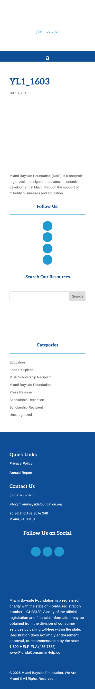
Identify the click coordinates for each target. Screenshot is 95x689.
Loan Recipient (21, 370)
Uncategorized (21, 415)
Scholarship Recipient (26, 407)
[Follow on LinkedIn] (52, 44)
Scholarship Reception (27, 400)
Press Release (21, 392)
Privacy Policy (21, 463)
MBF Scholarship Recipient (30, 377)
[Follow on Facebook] (33, 44)
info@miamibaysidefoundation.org (36, 504)
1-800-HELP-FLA (23, 646)
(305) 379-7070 (47, 32)
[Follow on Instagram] (43, 44)
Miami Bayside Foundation (30, 385)
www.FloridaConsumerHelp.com (37, 652)
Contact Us (22, 486)
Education (17, 362)
